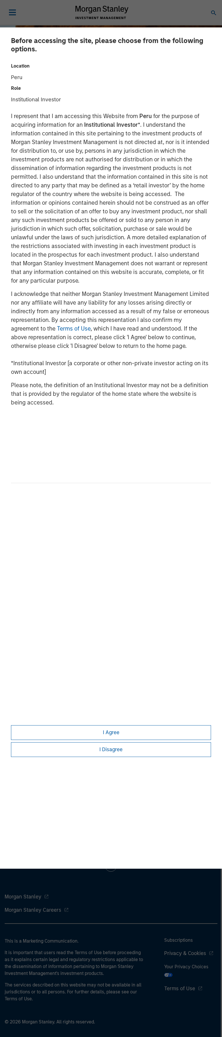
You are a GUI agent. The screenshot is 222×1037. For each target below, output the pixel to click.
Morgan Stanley (23, 897)
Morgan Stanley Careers (33, 910)
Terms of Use (73, 328)
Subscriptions (178, 940)
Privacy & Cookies (185, 953)
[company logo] (101, 12)
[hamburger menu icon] (12, 12)
